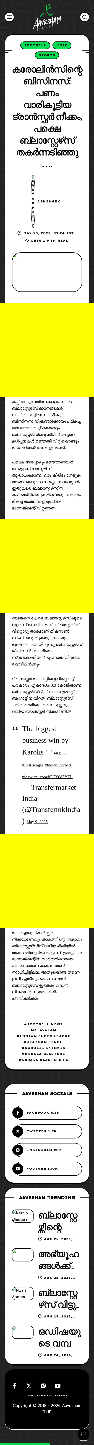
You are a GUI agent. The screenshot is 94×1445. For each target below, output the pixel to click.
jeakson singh (45, 1042)
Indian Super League (44, 1036)
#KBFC (60, 753)
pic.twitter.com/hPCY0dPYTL (47, 777)
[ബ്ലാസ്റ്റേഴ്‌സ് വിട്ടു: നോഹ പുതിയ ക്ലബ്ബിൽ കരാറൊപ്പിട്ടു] (23, 1293)
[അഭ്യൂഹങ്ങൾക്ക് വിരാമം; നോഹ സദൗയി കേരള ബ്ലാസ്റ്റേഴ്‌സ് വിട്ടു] (23, 1254)
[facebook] (14, 1386)
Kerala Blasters (45, 1054)
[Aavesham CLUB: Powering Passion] (47, 17)
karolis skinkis (45, 1048)
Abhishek (48, 201)
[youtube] (57, 1386)
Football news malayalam (45, 1027)
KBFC (62, 45)
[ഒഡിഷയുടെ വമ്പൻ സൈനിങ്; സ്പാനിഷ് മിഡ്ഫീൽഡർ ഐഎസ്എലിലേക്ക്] (23, 1332)
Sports (47, 55)
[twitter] (29, 1386)
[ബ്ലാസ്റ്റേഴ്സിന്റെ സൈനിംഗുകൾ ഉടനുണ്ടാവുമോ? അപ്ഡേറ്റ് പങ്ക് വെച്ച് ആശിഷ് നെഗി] (23, 1216)
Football (35, 45)
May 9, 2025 (37, 821)
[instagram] (43, 1386)
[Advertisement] (47, 350)
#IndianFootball (58, 765)
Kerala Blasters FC (44, 1059)
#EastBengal (32, 765)
